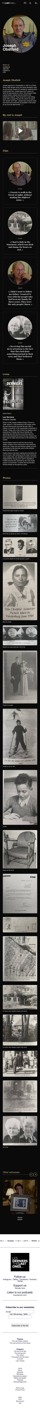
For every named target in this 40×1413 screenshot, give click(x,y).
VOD (20, 1399)
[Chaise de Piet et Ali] (20, 849)
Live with (20, 1359)
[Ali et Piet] (20, 1130)
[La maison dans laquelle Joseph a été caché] (20, 997)
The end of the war (20, 1351)
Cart (20, 1403)
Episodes (20, 1372)
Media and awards (20, 1378)
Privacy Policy (20, 1390)
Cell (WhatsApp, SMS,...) (20, 1314)
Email (8, 1311)
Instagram (7, 1279)
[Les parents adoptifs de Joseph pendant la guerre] (20, 547)
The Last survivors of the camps (20, 1343)
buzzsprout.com (20, 1295)
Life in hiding (20, 1361)
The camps (20, 1355)
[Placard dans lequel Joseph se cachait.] (20, 497)
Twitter (6, 69)
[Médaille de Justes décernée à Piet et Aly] (20, 635)
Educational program (20, 1376)
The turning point (20, 1353)
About (20, 1370)
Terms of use (20, 1388)
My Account (20, 1401)
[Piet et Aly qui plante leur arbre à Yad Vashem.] (20, 523)
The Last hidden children (20, 1341)
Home (20, 1368)
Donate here (20, 1288)
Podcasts (20, 1380)
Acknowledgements (20, 1382)
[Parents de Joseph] (20, 677)
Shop (20, 1397)
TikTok (20, 1281)
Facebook (6, 67)
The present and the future (20, 1357)
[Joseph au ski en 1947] (20, 737)
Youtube (32, 1279)
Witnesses (20, 1374)
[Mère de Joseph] (20, 591)
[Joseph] (20, 797)
